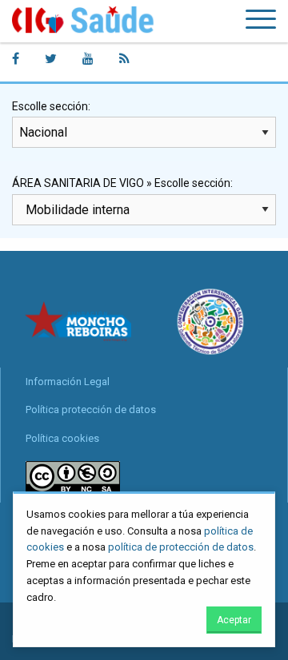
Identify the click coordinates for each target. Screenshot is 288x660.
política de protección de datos (181, 547)
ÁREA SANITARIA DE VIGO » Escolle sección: (122, 183)
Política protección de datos (91, 409)
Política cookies (62, 438)
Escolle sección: (51, 106)
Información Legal (68, 382)
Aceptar (234, 620)
